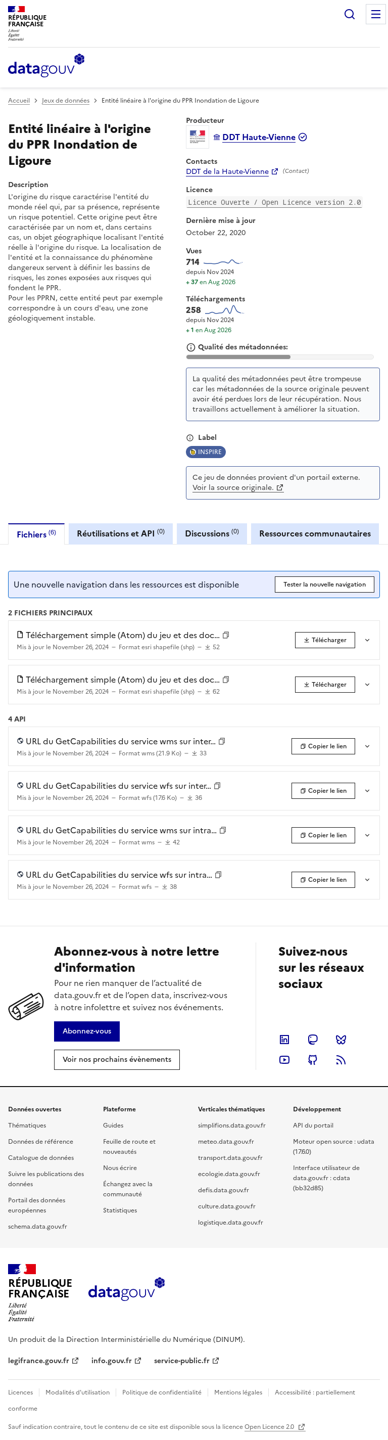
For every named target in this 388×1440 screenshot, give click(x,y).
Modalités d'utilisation (77, 1392)
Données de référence (40, 1141)
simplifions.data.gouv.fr (232, 1125)
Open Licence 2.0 (270, 1426)
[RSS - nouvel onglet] (341, 1060)
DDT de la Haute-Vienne (227, 172)
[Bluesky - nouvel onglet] (341, 1039)
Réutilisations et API (121, 533)
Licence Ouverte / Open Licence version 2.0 (274, 202)
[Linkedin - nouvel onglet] (284, 1039)
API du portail (313, 1125)
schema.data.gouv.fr (37, 1226)
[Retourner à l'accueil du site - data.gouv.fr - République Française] (126, 1293)
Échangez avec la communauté (128, 1189)
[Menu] (376, 14)
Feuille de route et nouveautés (129, 1146)
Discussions (212, 533)
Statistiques (120, 1210)
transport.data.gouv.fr (230, 1157)
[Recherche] (350, 14)
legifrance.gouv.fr (38, 1361)
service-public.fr (182, 1361)
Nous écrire (120, 1168)
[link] (325, 640)
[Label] (190, 438)
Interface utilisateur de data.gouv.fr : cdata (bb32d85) (326, 1178)
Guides (113, 1125)
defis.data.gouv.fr (223, 1190)
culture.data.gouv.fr (227, 1206)
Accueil (19, 100)
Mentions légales (238, 1392)
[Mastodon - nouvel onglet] (313, 1039)
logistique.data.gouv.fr (230, 1222)
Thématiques (27, 1125)
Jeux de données (65, 100)
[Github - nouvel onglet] (313, 1060)
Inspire (210, 452)
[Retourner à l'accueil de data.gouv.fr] (46, 66)
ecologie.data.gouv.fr (229, 1174)
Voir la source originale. (233, 487)
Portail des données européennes (36, 1205)
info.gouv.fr (111, 1361)
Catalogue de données (41, 1157)
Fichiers (36, 534)
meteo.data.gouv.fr (226, 1141)
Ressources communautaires (315, 533)
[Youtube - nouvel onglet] (284, 1060)
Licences (20, 1392)
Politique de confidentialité (162, 1392)
